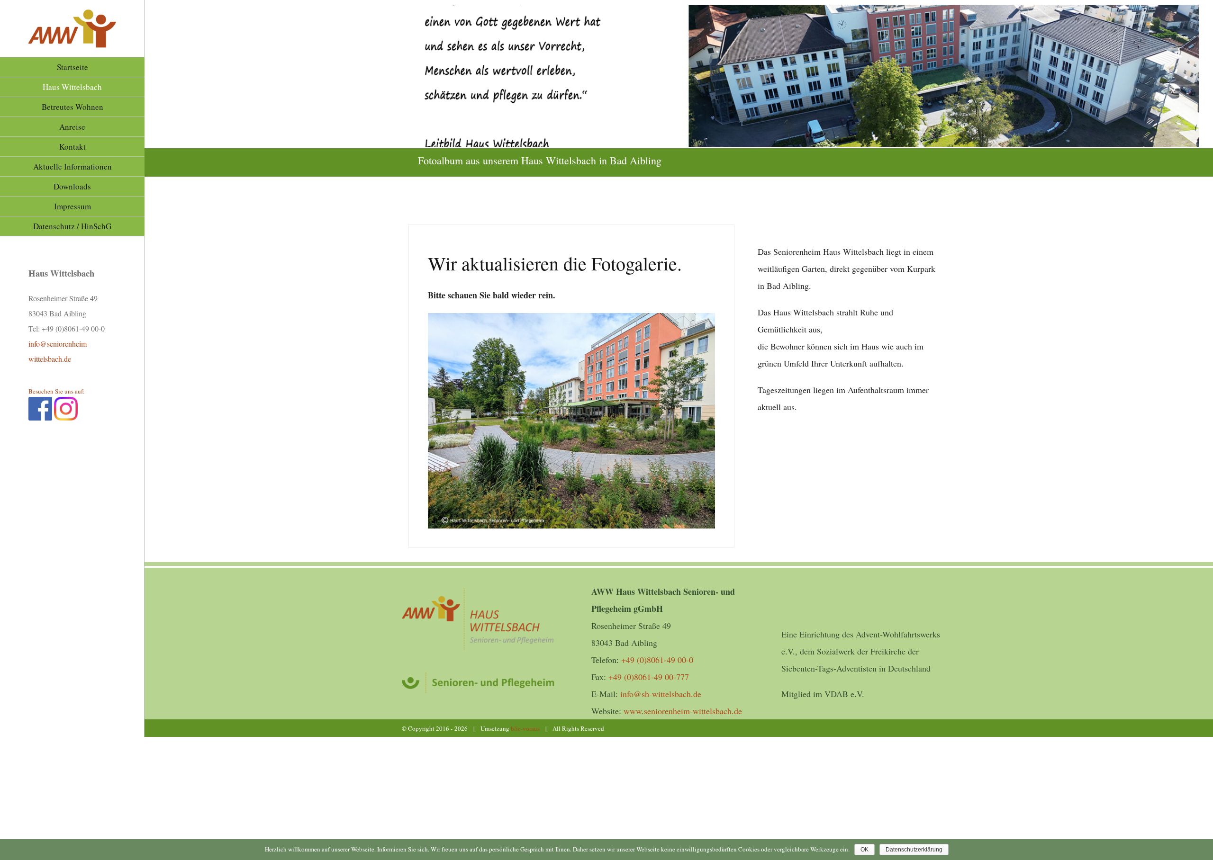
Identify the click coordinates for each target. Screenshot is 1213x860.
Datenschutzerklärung (914, 849)
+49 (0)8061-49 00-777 (648, 676)
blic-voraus (525, 728)
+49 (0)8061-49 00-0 (657, 659)
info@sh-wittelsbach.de (660, 693)
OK (864, 849)
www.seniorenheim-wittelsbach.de (683, 711)
